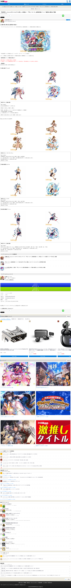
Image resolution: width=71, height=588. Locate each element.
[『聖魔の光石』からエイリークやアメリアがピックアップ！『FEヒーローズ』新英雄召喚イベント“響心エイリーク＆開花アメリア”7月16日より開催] (28, 259)
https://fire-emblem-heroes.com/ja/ (10, 296)
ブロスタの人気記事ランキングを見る (6, 491)
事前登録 (32, 8)
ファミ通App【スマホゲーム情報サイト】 (8, 6)
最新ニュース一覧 (18, 6)
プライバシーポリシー (34, 582)
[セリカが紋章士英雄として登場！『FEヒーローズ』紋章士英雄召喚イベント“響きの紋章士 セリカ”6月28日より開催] (22, 270)
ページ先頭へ (68, 579)
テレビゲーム (27, 318)
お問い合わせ (20, 582)
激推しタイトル (37, 8)
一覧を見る (68, 316)
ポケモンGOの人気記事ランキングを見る (6, 495)
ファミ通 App (3, 2)
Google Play (35, 289)
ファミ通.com (45, 582)
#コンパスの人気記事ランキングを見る (6, 475)
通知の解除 (40, 582)
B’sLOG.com (50, 582)
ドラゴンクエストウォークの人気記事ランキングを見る (8, 479)
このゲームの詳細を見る (9, 279)
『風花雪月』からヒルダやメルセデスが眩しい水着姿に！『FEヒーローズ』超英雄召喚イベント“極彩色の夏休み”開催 (40, 6)
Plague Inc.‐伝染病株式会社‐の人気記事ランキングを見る (8, 487)
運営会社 (28, 582)
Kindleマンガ (14, 318)
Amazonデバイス (21, 318)
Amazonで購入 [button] (14, 356)
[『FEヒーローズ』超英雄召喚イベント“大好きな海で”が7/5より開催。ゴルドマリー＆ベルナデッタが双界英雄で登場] (23, 264)
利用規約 (24, 582)
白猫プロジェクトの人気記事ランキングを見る (7, 483)
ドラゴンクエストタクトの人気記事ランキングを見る (8, 499)
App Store (35, 285)
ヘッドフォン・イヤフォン (5, 318)
